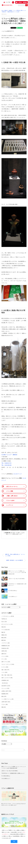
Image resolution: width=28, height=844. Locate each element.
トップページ (9, 505)
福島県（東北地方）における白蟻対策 (14, 560)
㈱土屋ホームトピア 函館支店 (9, 454)
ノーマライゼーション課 (6, 616)
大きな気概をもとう (12, 596)
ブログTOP (7, 2)
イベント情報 (9, 491)
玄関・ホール (4, 661)
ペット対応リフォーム (6, 699)
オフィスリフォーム (5, 624)
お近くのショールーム (11, 486)
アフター (3, 704)
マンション (3, 688)
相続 (2, 632)
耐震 (2, 640)
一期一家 (3, 683)
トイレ (2, 672)
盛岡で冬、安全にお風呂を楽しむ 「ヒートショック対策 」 (15, 555)
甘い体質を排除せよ (12, 590)
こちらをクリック (17, 473)
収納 (2, 627)
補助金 (2, 635)
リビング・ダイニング (6, 664)
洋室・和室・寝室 (5, 675)
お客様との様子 (4, 691)
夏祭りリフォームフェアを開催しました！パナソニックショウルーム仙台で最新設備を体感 (17, 572)
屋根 (2, 707)
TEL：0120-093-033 (6, 465)
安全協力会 (3, 648)
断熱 (2, 637)
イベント (3, 656)
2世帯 (2, 651)
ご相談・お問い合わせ (11, 495)
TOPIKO (3, 618)
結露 (2, 653)
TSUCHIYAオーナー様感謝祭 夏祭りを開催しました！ (13, 773)
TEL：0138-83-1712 (6, 463)
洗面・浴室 (3, 669)
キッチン (3, 667)
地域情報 (3, 693)
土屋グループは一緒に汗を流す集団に (16, 578)
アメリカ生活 (4, 629)
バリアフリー (4, 643)
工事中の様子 (4, 701)
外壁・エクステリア (5, 677)
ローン (2, 659)
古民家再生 (3, 680)
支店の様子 (3, 685)
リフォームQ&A (10, 500)
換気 (2, 696)
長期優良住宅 (4, 645)
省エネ (2, 621)
